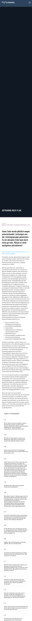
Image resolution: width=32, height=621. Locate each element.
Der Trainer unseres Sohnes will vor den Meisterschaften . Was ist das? (13, 619)
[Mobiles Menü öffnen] (30, 2)
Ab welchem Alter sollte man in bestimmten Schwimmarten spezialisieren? (14, 486)
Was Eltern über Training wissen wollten (16, 225)
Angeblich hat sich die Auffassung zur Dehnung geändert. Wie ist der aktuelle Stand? (15, 542)
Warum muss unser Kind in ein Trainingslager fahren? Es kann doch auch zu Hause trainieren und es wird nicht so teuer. (16, 451)
